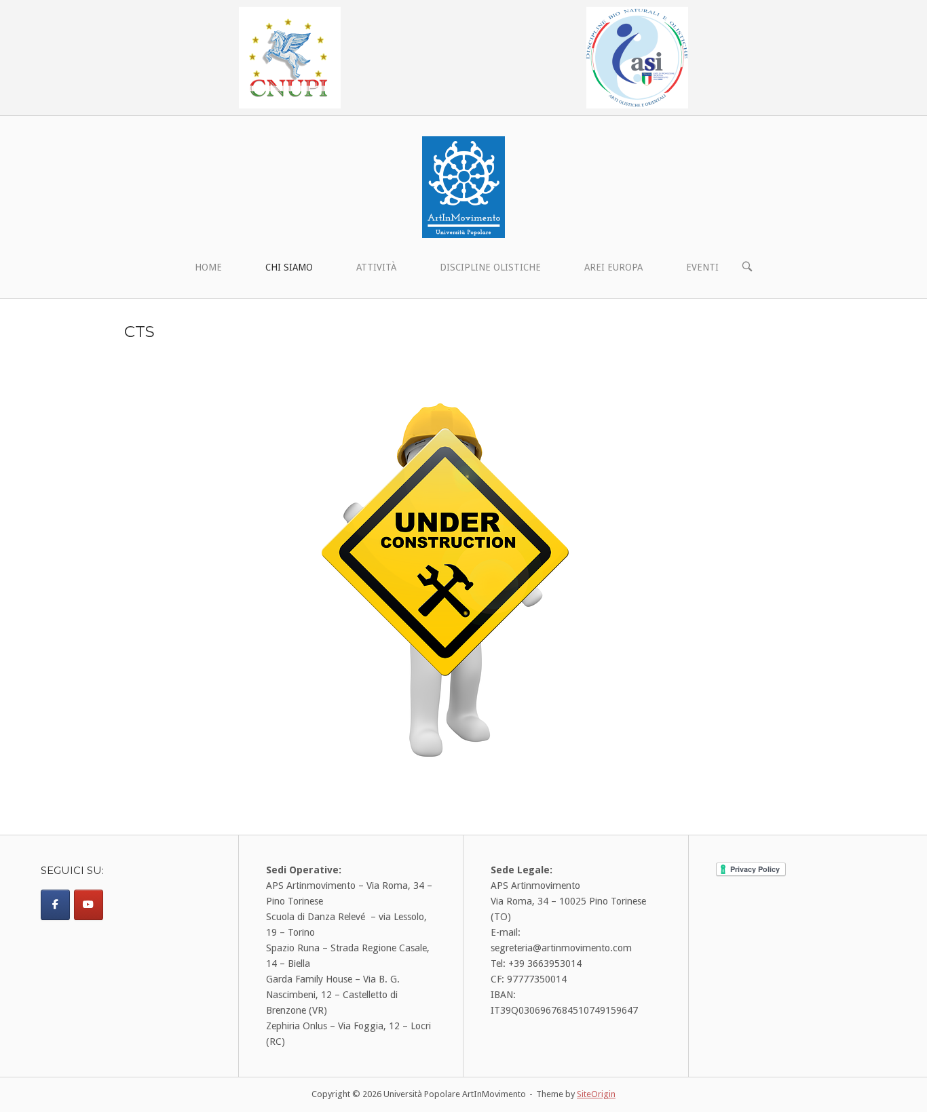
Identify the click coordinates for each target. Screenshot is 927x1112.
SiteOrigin (596, 1094)
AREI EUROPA (613, 267)
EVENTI (702, 267)
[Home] (463, 186)
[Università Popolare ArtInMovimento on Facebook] (55, 905)
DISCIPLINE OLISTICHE (490, 267)
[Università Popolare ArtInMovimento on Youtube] (88, 905)
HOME (208, 267)
